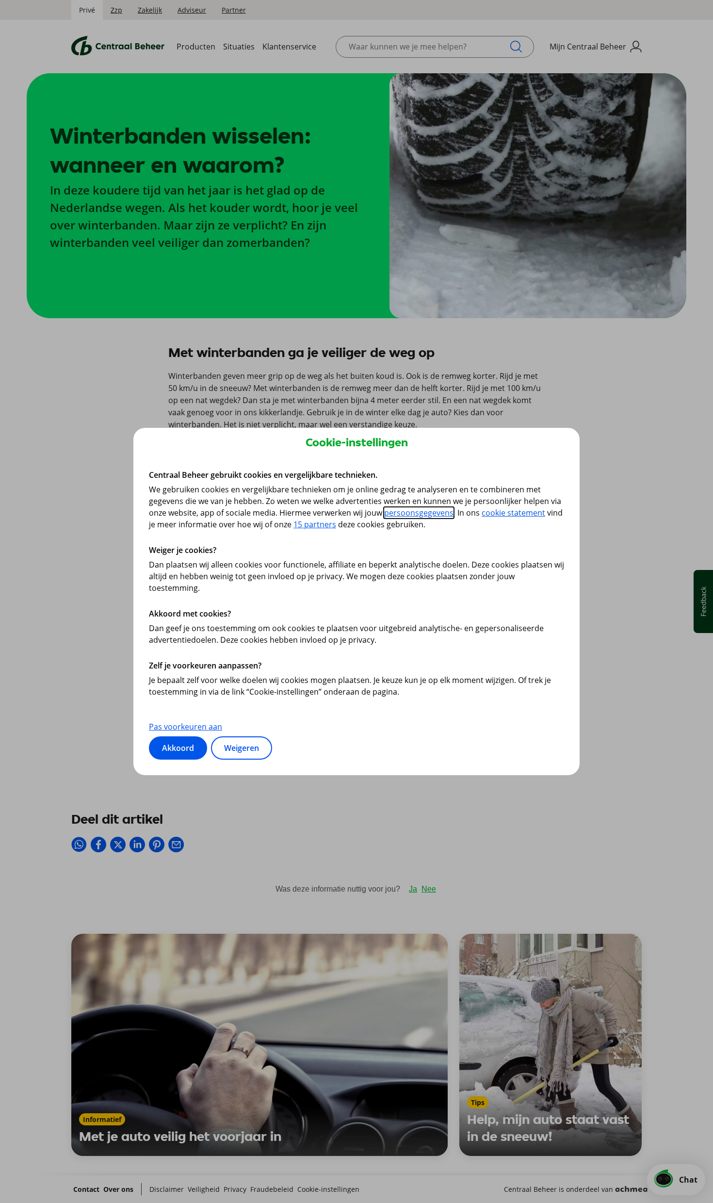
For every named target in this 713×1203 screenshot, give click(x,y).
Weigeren (241, 748)
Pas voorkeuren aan (185, 726)
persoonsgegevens (419, 512)
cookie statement (513, 512)
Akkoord (178, 748)
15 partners (314, 524)
